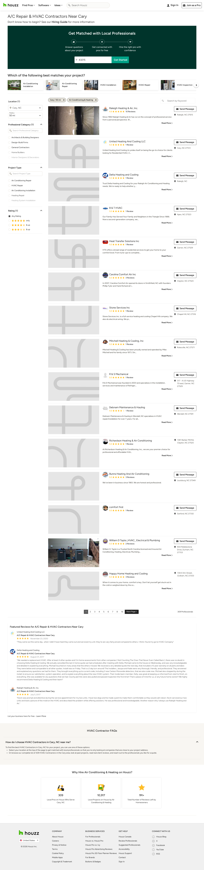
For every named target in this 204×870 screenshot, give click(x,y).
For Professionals (92, 837)
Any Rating (16, 216)
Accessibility (124, 849)
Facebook (160, 845)
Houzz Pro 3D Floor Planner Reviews (101, 853)
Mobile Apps (57, 857)
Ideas (57, 5)
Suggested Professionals (129, 845)
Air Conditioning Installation (23, 190)
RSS (158, 854)
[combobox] (88, 5)
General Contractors (20, 147)
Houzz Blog (161, 837)
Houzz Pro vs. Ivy (92, 845)
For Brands (90, 857)
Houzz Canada (125, 837)
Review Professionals (128, 841)
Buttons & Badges (93, 861)
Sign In (122, 861)
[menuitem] (29, 5)
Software (43, 5)
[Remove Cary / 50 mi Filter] (64, 100)
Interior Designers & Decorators (25, 157)
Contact (122, 857)
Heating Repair (18, 195)
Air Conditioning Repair (21, 180)
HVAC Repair (17, 185)
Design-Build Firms (20, 142)
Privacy (55, 845)
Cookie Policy (58, 853)
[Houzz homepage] (10, 5)
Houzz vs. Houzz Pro (94, 841)
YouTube (160, 849)
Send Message (187, 109)
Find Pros (27, 5)
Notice (63, 845)
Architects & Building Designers (25, 137)
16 (122, 612)
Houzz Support (125, 853)
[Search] (69, 5)
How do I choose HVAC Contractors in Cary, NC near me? (38, 742)
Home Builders (18, 152)
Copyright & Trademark (62, 861)
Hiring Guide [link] (59, 22)
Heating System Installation (24, 200)
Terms (55, 849)
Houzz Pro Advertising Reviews (98, 849)
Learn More (41, 716)
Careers (55, 841)
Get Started (120, 59)
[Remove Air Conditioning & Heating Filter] (96, 100)
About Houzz (57, 837)
